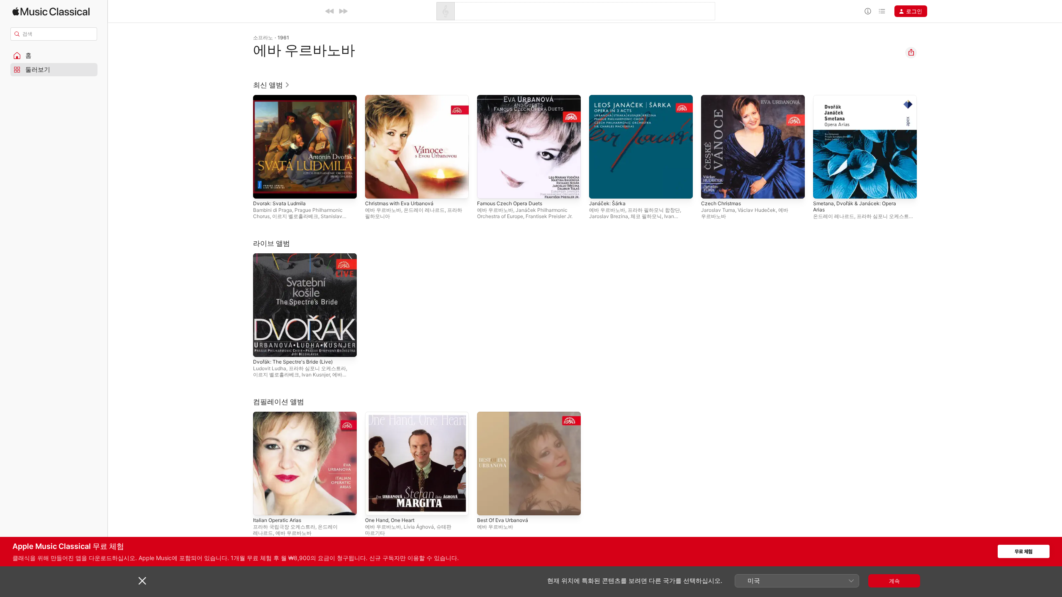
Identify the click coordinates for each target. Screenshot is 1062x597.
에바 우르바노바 (383, 210)
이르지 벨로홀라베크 (295, 216)
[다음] (343, 11)
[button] (54, 55)
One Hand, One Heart (393, 415)
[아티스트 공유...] (911, 52)
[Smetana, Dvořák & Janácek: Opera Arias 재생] (823, 188)
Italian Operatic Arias (279, 415)
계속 (894, 581)
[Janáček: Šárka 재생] (599, 188)
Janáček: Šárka (608, 98)
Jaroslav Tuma (718, 210)
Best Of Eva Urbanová (505, 415)
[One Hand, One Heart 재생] (375, 505)
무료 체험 (1024, 551)
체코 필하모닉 (646, 216)
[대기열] (882, 11)
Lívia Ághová (419, 527)
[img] (51, 11)
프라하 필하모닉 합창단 (654, 210)
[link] (271, 85)
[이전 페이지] (245, 146)
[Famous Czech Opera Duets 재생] (487, 188)
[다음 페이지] (925, 146)
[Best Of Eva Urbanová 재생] (487, 505)
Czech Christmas (723, 98)
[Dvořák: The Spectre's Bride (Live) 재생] (263, 346)
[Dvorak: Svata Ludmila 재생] (263, 188)
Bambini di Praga (272, 210)
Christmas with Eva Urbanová (403, 98)
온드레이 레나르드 (424, 210)
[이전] (329, 11)
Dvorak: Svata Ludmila (281, 98)
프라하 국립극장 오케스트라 (284, 527)
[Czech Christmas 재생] (711, 188)
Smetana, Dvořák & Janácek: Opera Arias (858, 101)
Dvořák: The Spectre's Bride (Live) (297, 256)
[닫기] (142, 581)
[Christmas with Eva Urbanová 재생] (375, 188)
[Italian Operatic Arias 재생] (263, 505)
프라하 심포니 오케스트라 (885, 216)
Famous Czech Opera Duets (513, 98)
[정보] (867, 11)
